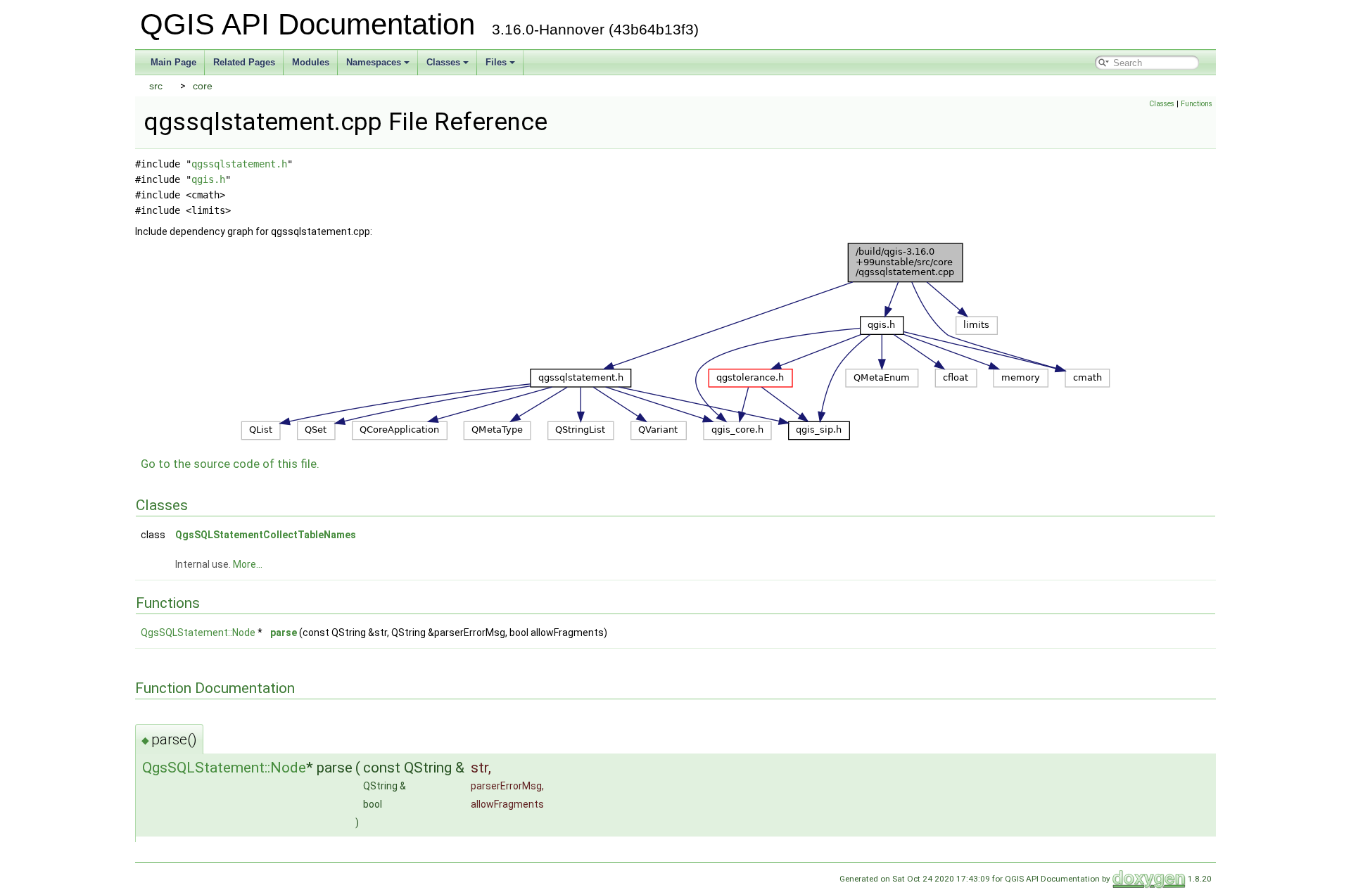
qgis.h (208, 179)
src (156, 85)
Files (496, 62)
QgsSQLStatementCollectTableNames (265, 534)
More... (247, 564)
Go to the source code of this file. (230, 464)
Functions (1196, 103)
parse (283, 632)
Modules (310, 62)
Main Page (173, 62)
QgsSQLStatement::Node (198, 632)
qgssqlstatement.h (239, 164)
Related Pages (244, 62)
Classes (443, 62)
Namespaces (373, 62)
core (203, 85)
